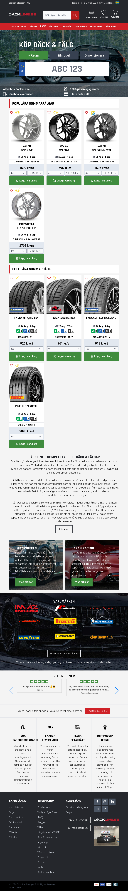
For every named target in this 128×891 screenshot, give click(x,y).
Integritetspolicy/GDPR (48, 832)
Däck (43, 26)
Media (40, 867)
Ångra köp (42, 842)
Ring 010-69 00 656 (97, 711)
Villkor (40, 827)
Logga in (75, 3)
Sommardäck (16, 817)
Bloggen (41, 822)
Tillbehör (66, 26)
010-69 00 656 (90, 3)
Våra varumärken (45, 852)
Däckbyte (53, 26)
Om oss (41, 862)
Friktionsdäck (15, 822)
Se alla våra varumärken (64, 653)
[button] (117, 690)
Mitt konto (42, 847)
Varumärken (96, 26)
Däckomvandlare (45, 872)
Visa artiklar (26, 582)
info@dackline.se (107, 3)
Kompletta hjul (18, 26)
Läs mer (64, 529)
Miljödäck (14, 832)
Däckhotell (112, 26)
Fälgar (33, 26)
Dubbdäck (14, 827)
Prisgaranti (42, 857)
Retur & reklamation (47, 837)
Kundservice (80, 26)
